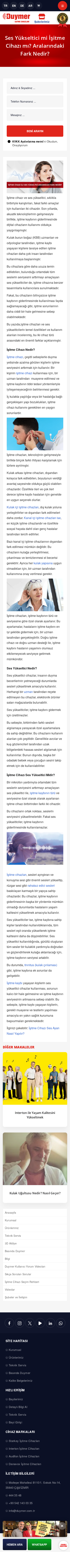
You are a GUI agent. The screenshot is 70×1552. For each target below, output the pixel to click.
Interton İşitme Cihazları (24, 1448)
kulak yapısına (43, 563)
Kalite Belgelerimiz (21, 1380)
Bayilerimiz (16, 1399)
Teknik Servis (13, 1235)
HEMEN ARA (15, 1544)
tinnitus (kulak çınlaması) (40, 965)
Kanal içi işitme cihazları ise (42, 518)
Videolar (10, 1289)
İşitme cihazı (15, 357)
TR (5, 6)
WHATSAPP (39, 1544)
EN (14, 6)
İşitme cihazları (17, 874)
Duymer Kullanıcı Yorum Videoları (25, 1266)
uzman (28, 692)
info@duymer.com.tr (22, 1511)
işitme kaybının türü (42, 793)
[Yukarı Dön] (64, 1540)
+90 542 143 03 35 (21, 1503)
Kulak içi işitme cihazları (23, 507)
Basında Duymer (15, 1251)
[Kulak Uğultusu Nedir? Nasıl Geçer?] (35, 1158)
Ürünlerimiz (12, 1228)
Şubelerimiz (41, 21)
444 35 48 (15, 1495)
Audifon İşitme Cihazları (24, 1456)
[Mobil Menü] (62, 5)
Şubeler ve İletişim (16, 1297)
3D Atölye (11, 1243)
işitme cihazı (24, 373)
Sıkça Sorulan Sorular (18, 1274)
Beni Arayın (35, 131)
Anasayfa (10, 1212)
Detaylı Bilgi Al (18, 1407)
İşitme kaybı (14, 983)
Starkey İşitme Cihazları (24, 1441)
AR (30, 6)
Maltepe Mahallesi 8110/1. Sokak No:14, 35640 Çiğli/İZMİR (33, 1484)
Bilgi (7, 1259)
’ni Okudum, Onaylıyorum (35, 143)
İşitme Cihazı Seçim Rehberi (22, 1282)
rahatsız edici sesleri (41, 885)
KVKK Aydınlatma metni (27, 141)
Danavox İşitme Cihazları (25, 1464)
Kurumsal (10, 1220)
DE (22, 6)
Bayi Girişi (15, 1422)
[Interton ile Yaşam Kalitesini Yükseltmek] (35, 1078)
